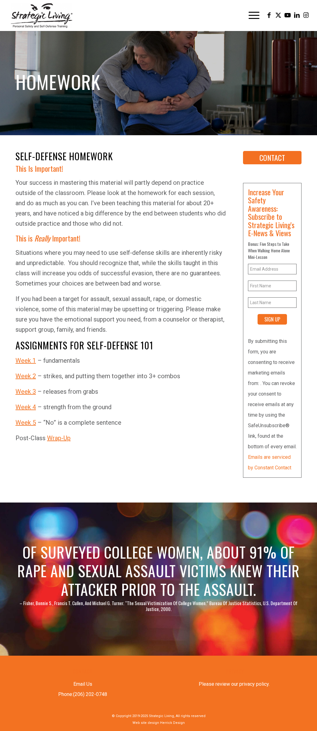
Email (74, 313)
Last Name (79, 373)
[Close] (249, 276)
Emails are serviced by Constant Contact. (190, 413)
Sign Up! (158, 429)
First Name (79, 343)
